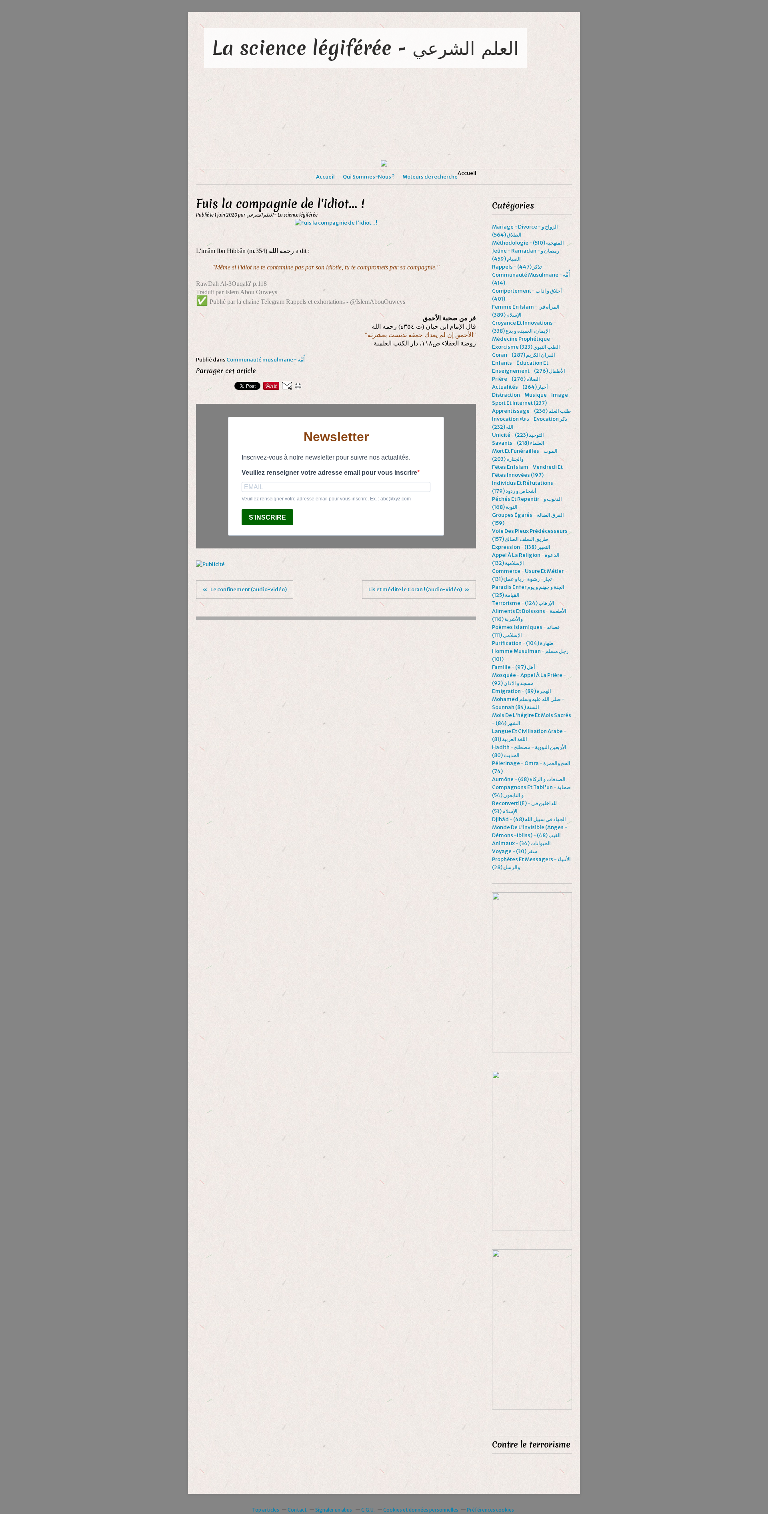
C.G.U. (368, 1510)
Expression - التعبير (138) (521, 547)
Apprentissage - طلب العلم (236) (531, 411)
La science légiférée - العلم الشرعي (365, 48)
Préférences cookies (490, 1510)
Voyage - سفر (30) (514, 851)
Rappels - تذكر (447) (517, 266)
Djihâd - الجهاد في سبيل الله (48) (529, 819)
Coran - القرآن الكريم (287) (523, 354)
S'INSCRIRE (267, 517)
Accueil (325, 176)
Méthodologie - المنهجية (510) (528, 242)
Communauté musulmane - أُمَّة (265, 359)
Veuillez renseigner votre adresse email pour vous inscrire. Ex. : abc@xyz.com (326, 499)
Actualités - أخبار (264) (520, 387)
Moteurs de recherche (430, 176)
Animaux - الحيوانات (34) (521, 843)
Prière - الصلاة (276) (516, 378)
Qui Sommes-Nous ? (368, 176)
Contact (297, 1510)
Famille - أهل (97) (513, 667)
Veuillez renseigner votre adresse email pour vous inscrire (329, 472)
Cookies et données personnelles (420, 1510)
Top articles (265, 1510)
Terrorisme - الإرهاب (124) (523, 603)
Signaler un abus (334, 1510)
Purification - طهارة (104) (522, 643)
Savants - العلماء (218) (518, 443)
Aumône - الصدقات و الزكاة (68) (529, 779)
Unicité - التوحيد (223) (518, 435)
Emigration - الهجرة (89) (521, 691)
